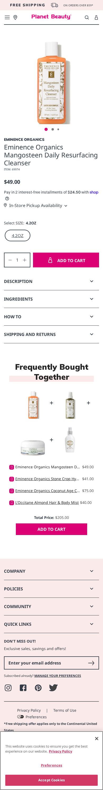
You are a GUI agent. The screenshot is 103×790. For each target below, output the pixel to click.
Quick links (17, 624)
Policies (13, 589)
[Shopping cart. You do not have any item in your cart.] (96, 17)
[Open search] (87, 17)
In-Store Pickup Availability (35, 205)
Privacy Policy (29, 710)
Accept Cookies (51, 780)
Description (18, 281)
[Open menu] (7, 17)
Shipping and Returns (30, 334)
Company (14, 571)
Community (17, 606)
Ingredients (18, 299)
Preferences (36, 716)
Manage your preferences (57, 675)
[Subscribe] (91, 663)
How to (12, 317)
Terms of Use (64, 710)
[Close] (96, 738)
